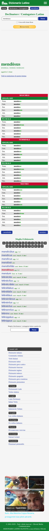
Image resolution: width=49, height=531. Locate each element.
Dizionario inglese (15, 370)
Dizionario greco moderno (18, 379)
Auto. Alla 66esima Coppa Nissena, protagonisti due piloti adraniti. (24, 492)
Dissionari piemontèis (16, 444)
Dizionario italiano (15, 353)
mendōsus (34, 8)
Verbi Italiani (13, 359)
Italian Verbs (13, 402)
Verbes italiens (14, 392)
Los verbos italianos (16, 416)
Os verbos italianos (15, 423)
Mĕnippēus (11, 317)
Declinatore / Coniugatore (18, 8)
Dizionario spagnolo (16, 376)
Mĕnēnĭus (10, 302)
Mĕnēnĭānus (12, 299)
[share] (39, 492)
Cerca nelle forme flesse (26, 22)
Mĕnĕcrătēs (15, 284)
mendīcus (14, 255)
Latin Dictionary (14, 399)
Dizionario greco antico (17, 364)
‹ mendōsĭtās (6, 232)
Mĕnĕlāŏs (14, 291)
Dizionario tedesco (15, 373)
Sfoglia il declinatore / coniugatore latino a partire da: (24, 326)
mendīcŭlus (11, 251)
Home (4, 8)
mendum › (43, 232)
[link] (8, 493)
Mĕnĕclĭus (10, 280)
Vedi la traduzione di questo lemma (13, 76)
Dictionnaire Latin (15, 389)
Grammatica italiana (16, 356)
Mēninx (13, 313)
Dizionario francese (16, 367)
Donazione (24, 27)
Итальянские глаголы (17, 430)
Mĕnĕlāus (14, 295)
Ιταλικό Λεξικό (14, 437)
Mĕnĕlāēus (11, 288)
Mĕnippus (14, 320)
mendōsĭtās (15, 266)
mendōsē (8, 262)
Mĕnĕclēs (14, 277)
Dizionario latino (15, 362)
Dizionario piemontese (17, 382)
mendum (12, 273)
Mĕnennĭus (11, 309)
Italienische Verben (15, 409)
